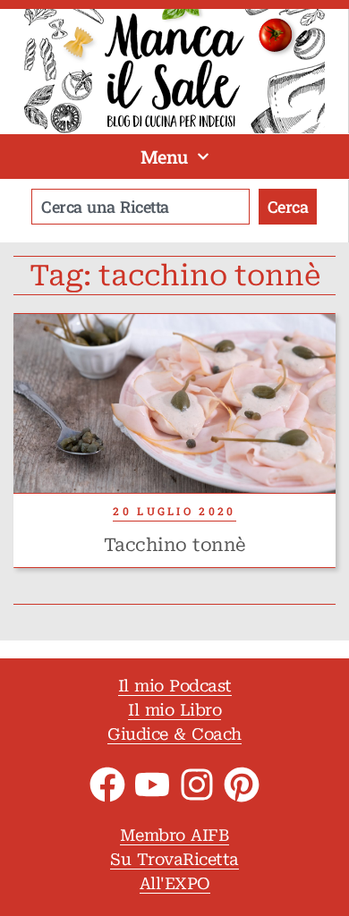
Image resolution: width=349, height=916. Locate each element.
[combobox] (140, 207)
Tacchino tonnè (175, 545)
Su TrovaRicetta (174, 859)
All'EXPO (175, 883)
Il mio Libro (174, 709)
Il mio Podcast (175, 685)
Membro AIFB (175, 835)
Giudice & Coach (174, 734)
